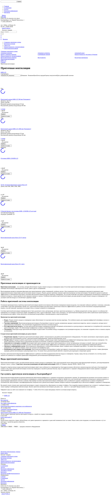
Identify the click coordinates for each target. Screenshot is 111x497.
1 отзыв (3, 109)
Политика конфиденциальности (10, 473)
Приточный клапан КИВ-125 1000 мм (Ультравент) (16, 412)
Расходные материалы (81, 57)
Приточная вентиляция (11, 48)
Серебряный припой (44, 54)
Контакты (7, 12)
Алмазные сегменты (44, 53)
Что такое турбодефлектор (8, 403)
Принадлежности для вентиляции (14, 47)
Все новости (4, 400)
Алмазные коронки (6, 53)
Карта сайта (4, 453)
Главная (6, 6)
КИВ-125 (3, 60)
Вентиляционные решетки (8, 57)
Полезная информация (11, 11)
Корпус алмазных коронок (8, 54)
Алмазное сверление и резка (12, 42)
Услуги (6, 9)
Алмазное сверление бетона (9, 409)
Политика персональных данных (10, 451)
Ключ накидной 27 (6, 417)
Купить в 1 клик (5, 116)
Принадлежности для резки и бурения (86, 54)
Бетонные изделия (9, 43)
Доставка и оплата (6, 470)
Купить (3, 114)
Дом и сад (7, 45)
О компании (7, 7)
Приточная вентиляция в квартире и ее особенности (16, 406)
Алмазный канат (80, 53)
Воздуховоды (42, 57)
